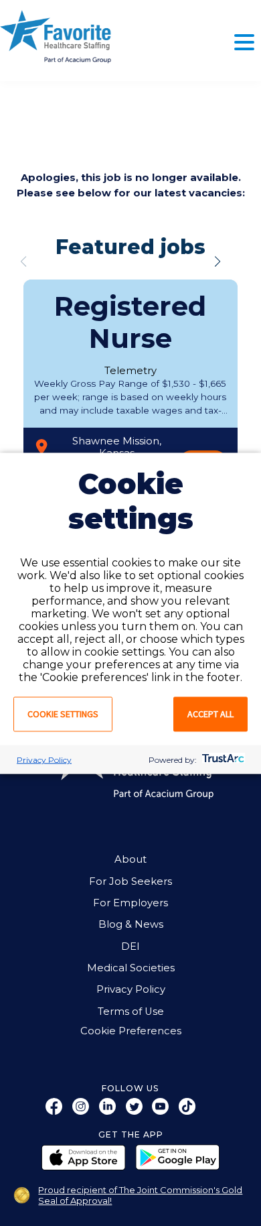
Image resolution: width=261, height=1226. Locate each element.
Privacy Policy (44, 759)
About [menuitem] (130, 859)
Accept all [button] (210, 713)
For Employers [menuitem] (130, 903)
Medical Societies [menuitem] (131, 968)
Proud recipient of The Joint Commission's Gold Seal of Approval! (140, 1195)
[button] (217, 261)
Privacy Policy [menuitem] (130, 989)
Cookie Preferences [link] (130, 1031)
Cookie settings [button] (62, 713)
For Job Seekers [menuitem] (130, 881)
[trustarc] (222, 759)
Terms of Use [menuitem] (131, 1011)
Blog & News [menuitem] (130, 924)
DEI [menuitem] (130, 946)
